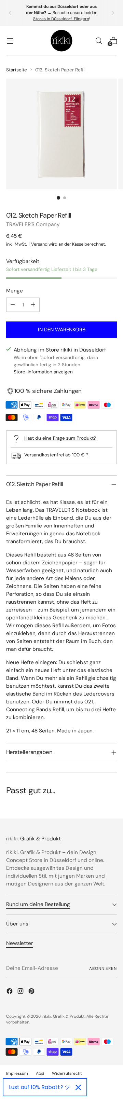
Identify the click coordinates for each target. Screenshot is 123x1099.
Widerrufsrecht (67, 1073)
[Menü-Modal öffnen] (10, 40)
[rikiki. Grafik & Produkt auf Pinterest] (32, 992)
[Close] (78, 1087)
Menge (14, 290)
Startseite (16, 70)
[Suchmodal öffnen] (99, 40)
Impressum (17, 1073)
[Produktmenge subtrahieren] (12, 305)
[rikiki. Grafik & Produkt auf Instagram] (21, 992)
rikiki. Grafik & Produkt (63, 1016)
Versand (39, 244)
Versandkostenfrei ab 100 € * (56, 455)
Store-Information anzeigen (43, 372)
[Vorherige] (10, 13)
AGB (40, 1073)
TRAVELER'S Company (33, 224)
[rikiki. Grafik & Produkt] (61, 41)
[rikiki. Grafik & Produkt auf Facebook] (10, 992)
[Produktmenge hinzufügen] (33, 305)
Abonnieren (103, 968)
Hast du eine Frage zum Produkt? (60, 438)
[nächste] (112, 13)
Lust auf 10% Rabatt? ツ (39, 1087)
